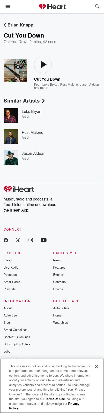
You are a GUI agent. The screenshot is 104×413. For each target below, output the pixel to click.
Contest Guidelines (17, 337)
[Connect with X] (18, 240)
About (8, 308)
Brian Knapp (20, 25)
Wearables (60, 322)
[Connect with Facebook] (6, 240)
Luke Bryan (50, 84)
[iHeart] (52, 7)
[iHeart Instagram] (31, 240)
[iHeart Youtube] (44, 240)
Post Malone (69, 84)
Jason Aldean (89, 84)
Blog (7, 322)
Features (59, 267)
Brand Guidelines (16, 329)
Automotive (61, 308)
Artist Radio (12, 281)
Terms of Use (55, 398)
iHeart (8, 260)
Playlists (10, 289)
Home (57, 315)
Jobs (7, 351)
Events (58, 274)
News (57, 260)
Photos (58, 289)
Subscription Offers (17, 344)
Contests (59, 281)
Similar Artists (22, 100)
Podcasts (10, 274)
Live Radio (11, 267)
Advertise (10, 315)
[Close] (96, 366)
